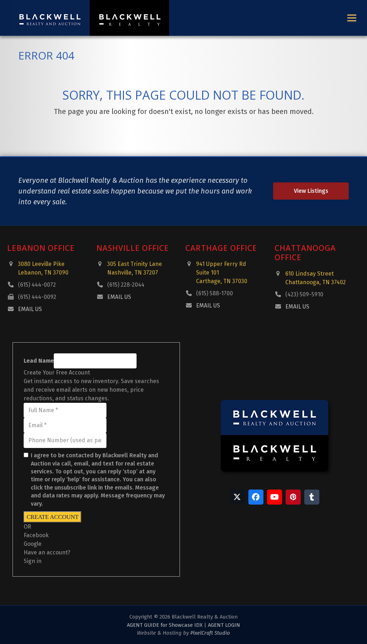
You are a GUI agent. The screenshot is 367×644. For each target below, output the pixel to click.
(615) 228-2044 (125, 284)
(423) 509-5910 (304, 294)
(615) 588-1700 (214, 293)
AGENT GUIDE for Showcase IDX (164, 625)
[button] (351, 18)
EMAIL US (30, 309)
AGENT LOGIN (224, 625)
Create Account (52, 517)
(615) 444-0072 (37, 284)
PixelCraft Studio (210, 633)
